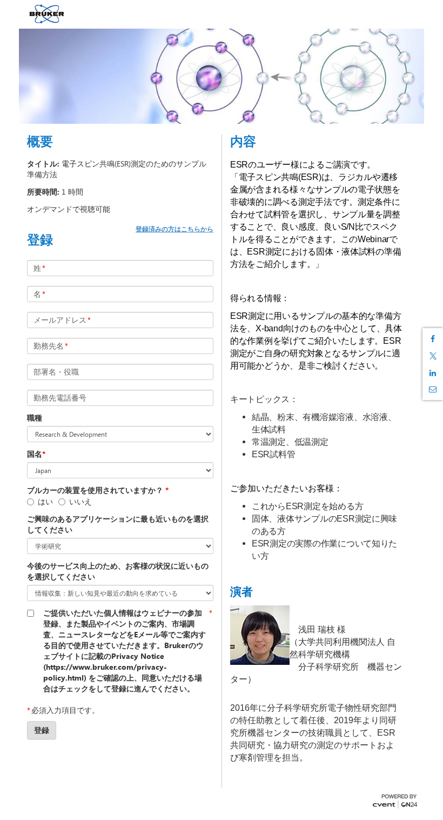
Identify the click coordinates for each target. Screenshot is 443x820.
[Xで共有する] (432, 356)
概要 (40, 141)
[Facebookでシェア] (432, 339)
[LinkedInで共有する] (432, 373)
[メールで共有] (432, 389)
